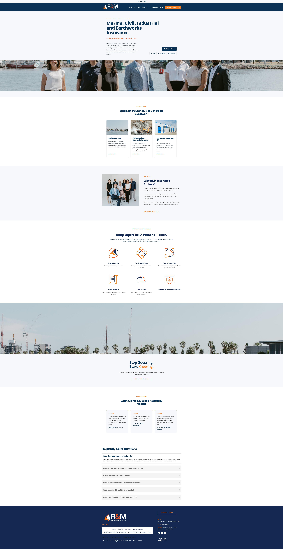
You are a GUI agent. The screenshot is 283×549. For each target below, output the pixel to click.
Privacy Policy (105, 537)
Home (114, 529)
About (130, 7)
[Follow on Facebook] (162, 533)
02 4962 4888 (143, 1)
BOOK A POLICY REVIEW (141, 379)
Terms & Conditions (115, 537)
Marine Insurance (138, 529)
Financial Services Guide (129, 537)
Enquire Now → (169, 48)
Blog (149, 532)
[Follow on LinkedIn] (159, 533)
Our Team (137, 7)
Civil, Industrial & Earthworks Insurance (115, 532)
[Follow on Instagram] (165, 533)
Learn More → (112, 154)
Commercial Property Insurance (137, 532)
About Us (120, 529)
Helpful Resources (156, 7)
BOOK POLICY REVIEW (173, 7)
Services (144, 7)
